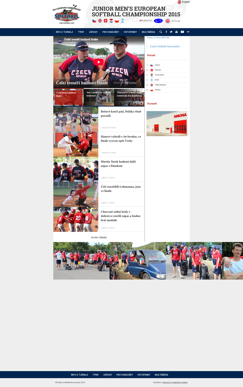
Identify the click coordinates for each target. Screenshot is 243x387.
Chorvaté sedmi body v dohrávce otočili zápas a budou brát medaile (120, 216)
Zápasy (107, 374)
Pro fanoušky (124, 374)
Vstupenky (143, 374)
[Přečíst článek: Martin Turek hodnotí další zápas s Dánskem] (76, 158)
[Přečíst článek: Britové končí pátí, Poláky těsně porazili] (76, 108)
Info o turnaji (79, 374)
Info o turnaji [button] (64, 32)
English (186, 1)
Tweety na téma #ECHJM (158, 37)
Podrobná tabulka (179, 132)
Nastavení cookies (180, 382)
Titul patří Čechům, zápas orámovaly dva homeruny (129, 94)
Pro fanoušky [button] (111, 32)
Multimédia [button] (148, 32)
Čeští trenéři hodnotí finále (82, 82)
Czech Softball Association (165, 46)
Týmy (81, 32)
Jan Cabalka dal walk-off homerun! (98, 94)
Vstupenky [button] (130, 32)
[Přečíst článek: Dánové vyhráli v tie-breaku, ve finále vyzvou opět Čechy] (76, 133)
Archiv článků (99, 237)
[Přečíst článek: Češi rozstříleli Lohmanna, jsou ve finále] (76, 183)
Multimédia (161, 374)
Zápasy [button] (93, 32)
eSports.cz (167, 382)
